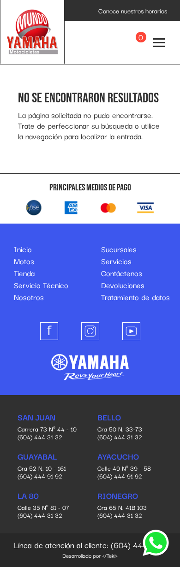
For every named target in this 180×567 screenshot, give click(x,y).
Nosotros (29, 297)
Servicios (116, 261)
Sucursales (119, 249)
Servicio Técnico (41, 285)
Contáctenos (121, 273)
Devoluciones (122, 285)
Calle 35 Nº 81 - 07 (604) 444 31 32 (43, 505)
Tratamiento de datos (135, 297)
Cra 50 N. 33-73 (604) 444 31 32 (119, 427)
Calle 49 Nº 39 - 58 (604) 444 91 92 (124, 466)
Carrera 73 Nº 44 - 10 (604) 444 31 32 (47, 427)
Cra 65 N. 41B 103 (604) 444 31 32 (122, 505)
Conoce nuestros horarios (132, 11)
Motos (24, 261)
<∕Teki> (110, 555)
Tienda (24, 273)
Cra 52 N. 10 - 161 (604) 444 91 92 (42, 466)
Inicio (23, 249)
